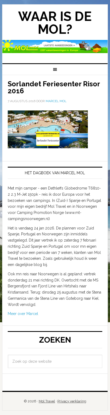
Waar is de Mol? (55, 23)
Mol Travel (47, 401)
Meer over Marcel (23, 314)
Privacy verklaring (71, 401)
